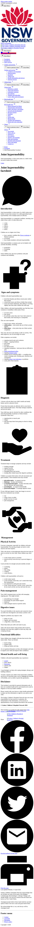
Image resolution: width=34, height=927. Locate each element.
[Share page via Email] (17, 852)
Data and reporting (13, 139)
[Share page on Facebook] (17, 752)
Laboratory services (13, 92)
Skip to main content (6, 1)
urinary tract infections (15, 359)
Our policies (11, 93)
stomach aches (13, 353)
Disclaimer (7, 920)
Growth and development (15, 111)
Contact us (11, 144)
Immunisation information (15, 107)
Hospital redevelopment (14, 140)
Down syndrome (24, 235)
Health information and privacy (16, 78)
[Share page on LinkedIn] (17, 785)
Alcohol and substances (14, 120)
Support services (12, 79)
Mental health (11, 119)
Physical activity (12, 112)
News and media (12, 142)
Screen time (11, 117)
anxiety (6, 661)
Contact (6, 917)
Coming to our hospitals (14, 71)
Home (6, 147)
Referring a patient (13, 89)
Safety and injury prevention (15, 109)
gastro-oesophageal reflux (11, 351)
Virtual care (11, 76)
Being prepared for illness (15, 106)
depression (7, 664)
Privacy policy (8, 922)
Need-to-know (12, 73)
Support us (11, 134)
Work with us (11, 133)
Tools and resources (13, 90)
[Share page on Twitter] (17, 818)
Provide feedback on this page (9, 853)
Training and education (14, 95)
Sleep (9, 115)
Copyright (7, 918)
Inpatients (10, 75)
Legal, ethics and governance (16, 97)
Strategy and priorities (14, 137)
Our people (11, 131)
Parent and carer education (15, 122)
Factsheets (7, 148)
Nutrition (10, 114)
